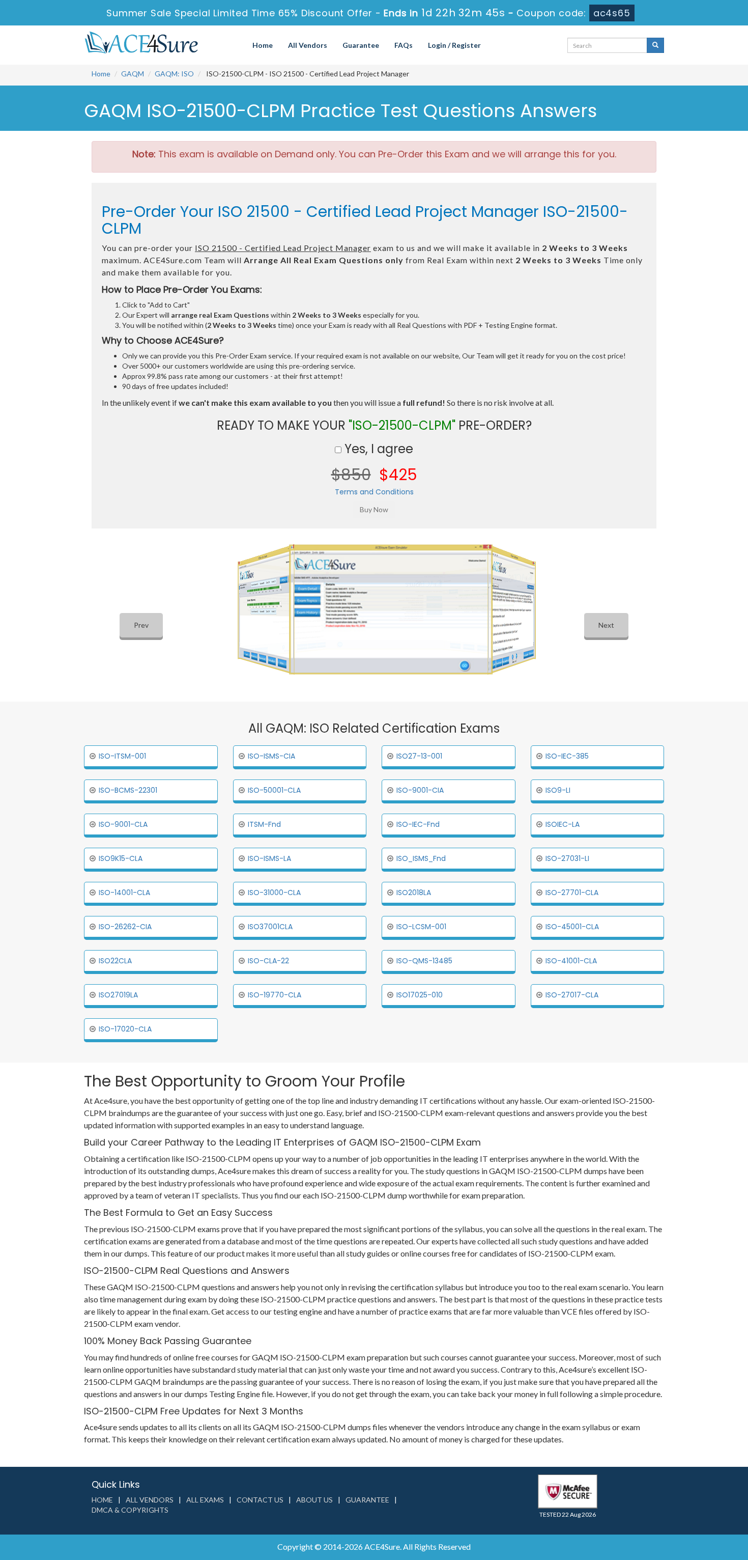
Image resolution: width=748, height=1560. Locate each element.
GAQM (132, 73)
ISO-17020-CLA (125, 1029)
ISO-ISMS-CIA (271, 756)
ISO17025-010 (419, 995)
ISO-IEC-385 (567, 756)
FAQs (403, 45)
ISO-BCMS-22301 (128, 790)
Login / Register (454, 45)
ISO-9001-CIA (420, 790)
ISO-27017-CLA (571, 995)
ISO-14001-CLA (124, 892)
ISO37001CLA (270, 927)
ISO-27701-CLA (571, 892)
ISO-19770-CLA (274, 995)
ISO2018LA (413, 892)
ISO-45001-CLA (572, 927)
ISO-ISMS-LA (269, 858)
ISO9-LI (557, 790)
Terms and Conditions (374, 492)
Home (262, 45)
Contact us (260, 1499)
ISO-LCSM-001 (421, 927)
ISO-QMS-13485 (424, 961)
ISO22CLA (115, 961)
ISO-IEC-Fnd (418, 824)
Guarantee (360, 45)
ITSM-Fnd (264, 824)
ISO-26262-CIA (125, 927)
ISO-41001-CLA (571, 961)
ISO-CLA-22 (268, 961)
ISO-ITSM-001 (122, 756)
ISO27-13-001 (419, 756)
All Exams (205, 1499)
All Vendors (307, 45)
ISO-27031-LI (567, 858)
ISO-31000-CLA (274, 892)
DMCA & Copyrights (130, 1510)
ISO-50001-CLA (274, 790)
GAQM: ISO (174, 73)
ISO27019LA (118, 995)
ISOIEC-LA (562, 824)
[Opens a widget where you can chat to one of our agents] (678, 1501)
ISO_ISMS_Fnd (421, 858)
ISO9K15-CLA (120, 858)
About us (314, 1499)
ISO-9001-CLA (123, 824)
